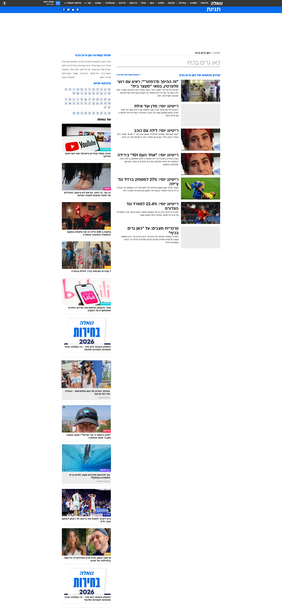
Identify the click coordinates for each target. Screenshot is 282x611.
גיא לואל (66, 65)
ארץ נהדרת (75, 65)
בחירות (182, 3)
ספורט (193, 3)
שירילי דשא (105, 77)
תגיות (217, 53)
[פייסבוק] (64, 10)
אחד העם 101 (104, 61)
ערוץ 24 (85, 61)
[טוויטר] (68, 10)
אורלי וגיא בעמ (103, 65)
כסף (152, 3)
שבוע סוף (66, 73)
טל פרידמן (85, 69)
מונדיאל (93, 61)
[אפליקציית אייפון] (73, 10)
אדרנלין (65, 61)
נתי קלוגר (94, 73)
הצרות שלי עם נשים (101, 69)
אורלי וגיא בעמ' (88, 65)
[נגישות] (4, 3)
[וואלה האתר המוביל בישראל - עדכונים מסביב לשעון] (217, 3)
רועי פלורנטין (75, 61)
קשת (75, 73)
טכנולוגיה (110, 3)
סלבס (161, 3)
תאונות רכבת (68, 77)
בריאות (133, 3)
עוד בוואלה (104, 119)
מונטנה (65, 69)
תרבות (171, 3)
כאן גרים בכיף (202, 53)
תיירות (122, 3)
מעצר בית (106, 73)
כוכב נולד (74, 69)
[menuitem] (202, 3)
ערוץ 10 (84, 73)
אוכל (143, 3)
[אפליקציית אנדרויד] (78, 10)
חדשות (204, 3)
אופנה (98, 3)
